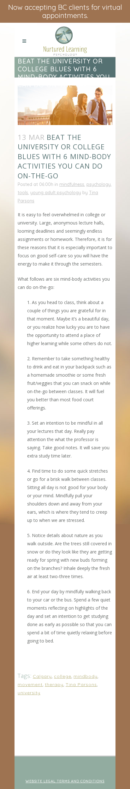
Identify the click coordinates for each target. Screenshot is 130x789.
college (62, 676)
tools (23, 192)
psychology (98, 184)
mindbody (86, 676)
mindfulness (71, 184)
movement (30, 684)
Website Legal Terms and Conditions (65, 781)
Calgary (42, 676)
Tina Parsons (81, 684)
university (29, 693)
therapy (54, 684)
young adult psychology (55, 192)
